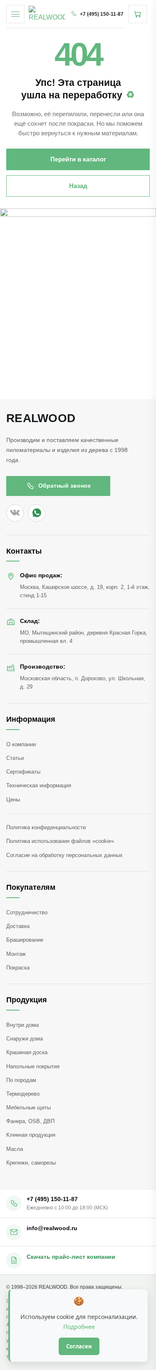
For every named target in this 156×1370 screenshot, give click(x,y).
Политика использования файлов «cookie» (60, 841)
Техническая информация (38, 785)
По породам (21, 1080)
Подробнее (79, 1327)
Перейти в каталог (78, 159)
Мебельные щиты (28, 1107)
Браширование (24, 940)
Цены (13, 799)
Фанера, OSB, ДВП (30, 1121)
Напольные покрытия (32, 1066)
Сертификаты (23, 772)
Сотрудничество (26, 912)
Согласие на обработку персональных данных (64, 855)
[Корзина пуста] (137, 14)
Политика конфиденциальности (46, 827)
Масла (14, 1149)
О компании (21, 744)
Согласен (79, 1346)
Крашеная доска (26, 1052)
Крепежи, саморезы (31, 1163)
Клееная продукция (30, 1135)
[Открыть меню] (15, 14)
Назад (78, 185)
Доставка (18, 926)
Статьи (15, 758)
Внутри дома (22, 1025)
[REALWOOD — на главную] (47, 14)
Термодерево (23, 1094)
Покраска (18, 968)
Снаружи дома (24, 1038)
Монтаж (16, 954)
